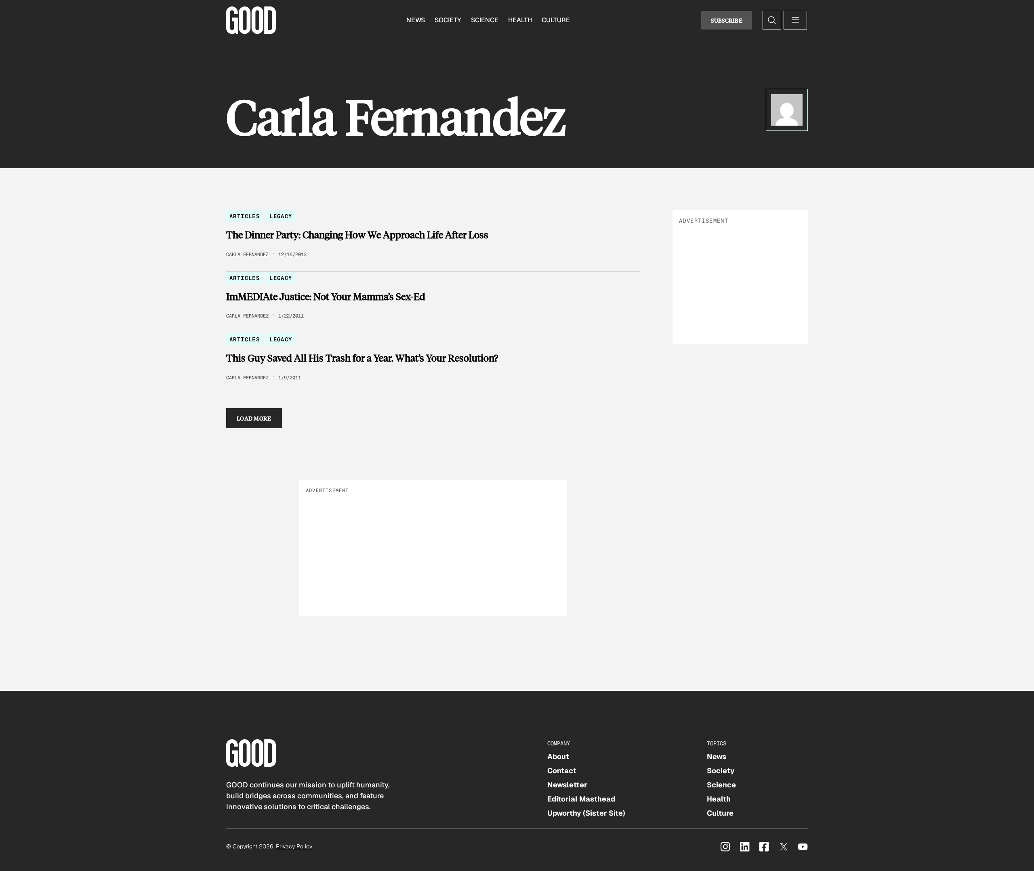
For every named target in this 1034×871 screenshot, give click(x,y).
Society (448, 20)
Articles (244, 216)
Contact (561, 770)
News (415, 20)
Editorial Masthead (581, 799)
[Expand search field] (772, 20)
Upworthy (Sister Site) (586, 813)
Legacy (280, 216)
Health (520, 20)
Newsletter (567, 784)
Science (484, 20)
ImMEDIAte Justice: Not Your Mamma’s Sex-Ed (325, 296)
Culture (556, 20)
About (558, 756)
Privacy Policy (294, 846)
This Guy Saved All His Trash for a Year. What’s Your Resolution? (362, 358)
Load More (254, 418)
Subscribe (726, 20)
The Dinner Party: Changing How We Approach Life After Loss (357, 235)
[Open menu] (795, 20)
